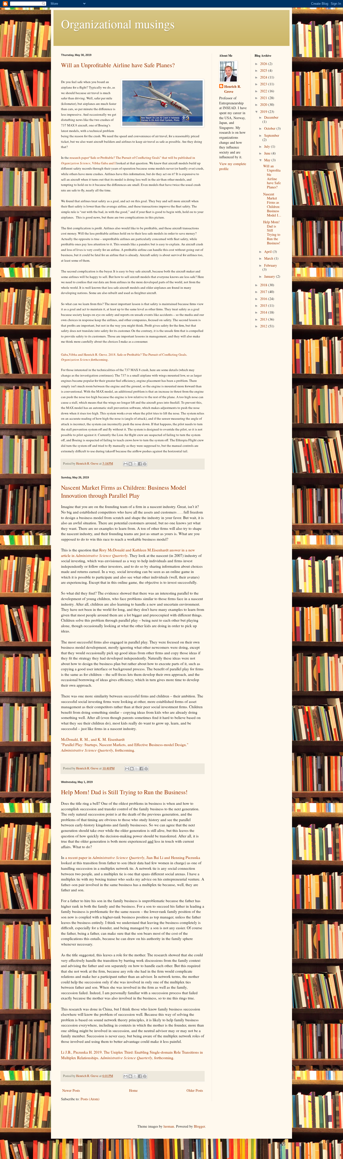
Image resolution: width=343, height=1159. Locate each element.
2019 (264, 111)
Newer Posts (71, 1090)
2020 (264, 104)
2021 (264, 97)
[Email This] (125, 463)
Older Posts (195, 1090)
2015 (264, 305)
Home (133, 1090)
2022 (264, 91)
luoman (168, 1126)
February (270, 265)
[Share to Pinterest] (144, 463)
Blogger (199, 1126)
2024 (264, 77)
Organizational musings (118, 24)
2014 (264, 312)
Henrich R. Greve (232, 89)
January (270, 276)
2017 (264, 291)
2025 (264, 70)
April (268, 251)
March (269, 258)
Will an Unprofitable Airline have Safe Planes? (118, 65)
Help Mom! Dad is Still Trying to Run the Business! (124, 792)
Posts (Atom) (90, 1099)
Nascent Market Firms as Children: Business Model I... (272, 205)
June (267, 153)
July (267, 146)
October (270, 128)
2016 (264, 298)
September (271, 135)
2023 (264, 84)
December (271, 117)
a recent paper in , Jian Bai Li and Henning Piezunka (132, 857)
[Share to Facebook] (139, 463)
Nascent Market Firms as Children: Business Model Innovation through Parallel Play (123, 491)
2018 (264, 284)
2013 (264, 319)
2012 (264, 326)
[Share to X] (135, 463)
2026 (264, 63)
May (267, 160)
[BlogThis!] (130, 463)
